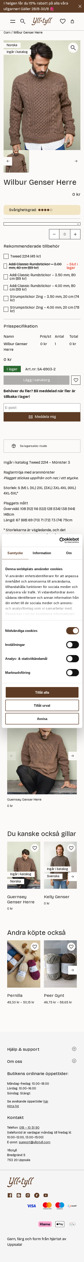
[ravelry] (36, 1195)
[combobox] (42, 224)
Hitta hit (13, 1106)
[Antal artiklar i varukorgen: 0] (72, 21)
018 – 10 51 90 (29, 1128)
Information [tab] (42, 553)
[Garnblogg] (19, 1195)
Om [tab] (69, 553)
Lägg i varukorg (36, 380)
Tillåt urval (42, 705)
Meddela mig (45, 417)
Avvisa (42, 718)
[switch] (72, 644)
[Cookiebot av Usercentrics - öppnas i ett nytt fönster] (60, 540)
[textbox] (42, 224)
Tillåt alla (42, 692)
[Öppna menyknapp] (12, 21)
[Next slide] (76, 161)
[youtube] (45, 1195)
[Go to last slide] (8, 161)
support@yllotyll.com (34, 1142)
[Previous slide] (11, 756)
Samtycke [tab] (15, 553)
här (45, 1101)
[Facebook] (10, 1195)
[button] (16, 161)
